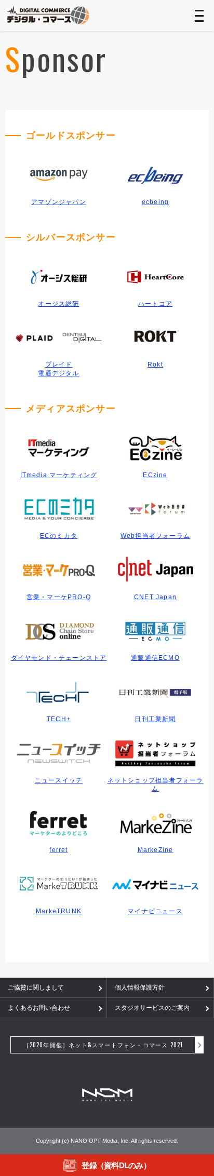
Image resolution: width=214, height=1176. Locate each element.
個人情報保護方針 (140, 987)
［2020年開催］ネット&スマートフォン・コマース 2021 (103, 1044)
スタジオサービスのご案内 (152, 1008)
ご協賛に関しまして (36, 987)
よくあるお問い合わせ (39, 1008)
